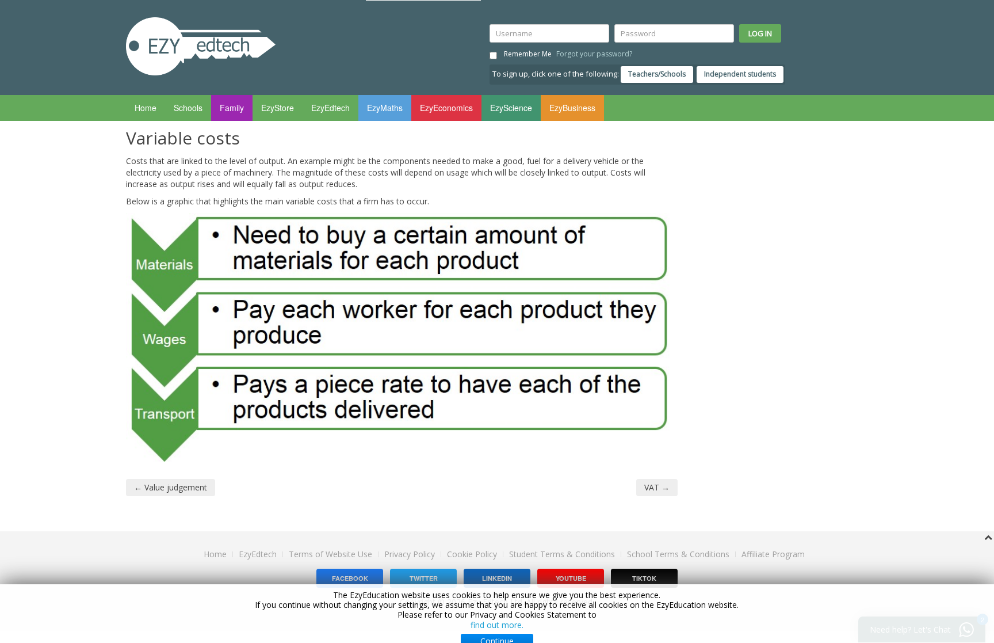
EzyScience (511, 107)
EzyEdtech (330, 107)
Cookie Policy (472, 554)
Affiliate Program (773, 554)
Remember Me (528, 54)
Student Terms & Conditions (562, 554)
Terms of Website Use (330, 554)
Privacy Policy (409, 554)
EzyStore (277, 107)
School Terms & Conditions (678, 554)
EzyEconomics (446, 107)
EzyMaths (385, 107)
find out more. (497, 624)
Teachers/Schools (657, 74)
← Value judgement (170, 487)
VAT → (657, 487)
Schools (188, 107)
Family (232, 107)
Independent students (740, 74)
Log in (760, 33)
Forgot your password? (594, 54)
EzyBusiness (572, 107)
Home (145, 107)
